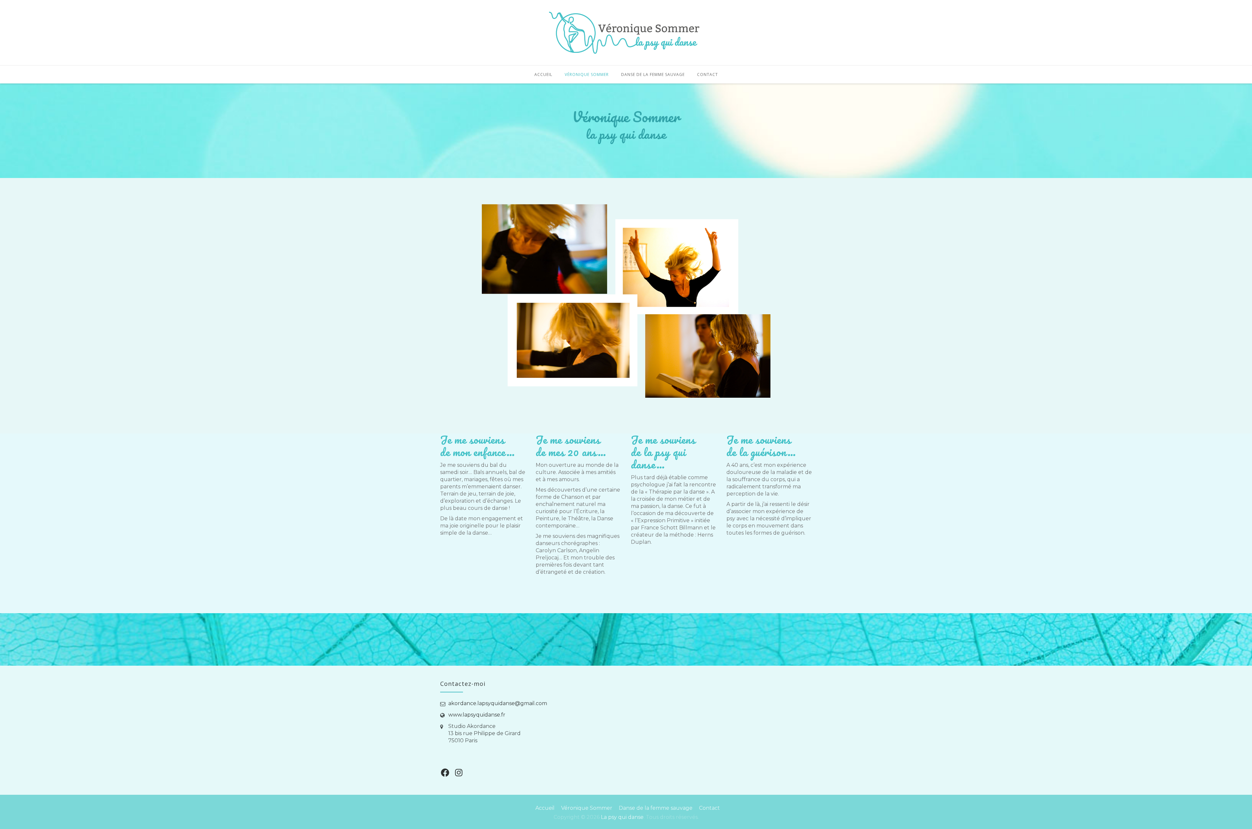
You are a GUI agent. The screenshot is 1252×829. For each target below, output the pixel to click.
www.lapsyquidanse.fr (476, 715)
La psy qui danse (622, 817)
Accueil (543, 74)
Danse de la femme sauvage (653, 74)
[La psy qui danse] (625, 33)
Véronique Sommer (587, 74)
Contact (707, 74)
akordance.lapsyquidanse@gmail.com (497, 703)
